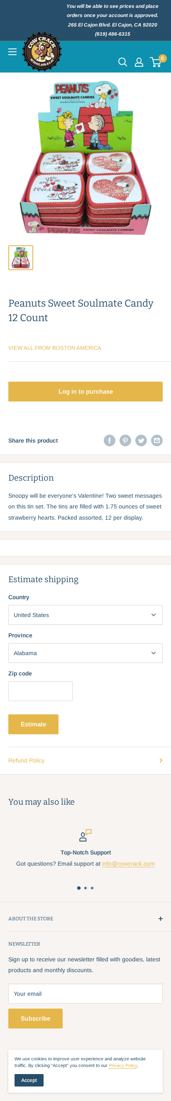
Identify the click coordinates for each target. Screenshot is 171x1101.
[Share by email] (157, 440)
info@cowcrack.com (128, 863)
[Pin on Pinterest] (125, 440)
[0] (156, 62)
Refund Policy (26, 760)
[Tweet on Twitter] (141, 440)
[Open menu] (12, 51)
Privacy (123, 1065)
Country (18, 597)
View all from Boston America (54, 348)
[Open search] (122, 62)
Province (20, 635)
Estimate (33, 724)
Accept (29, 1080)
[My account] (139, 62)
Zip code (20, 673)
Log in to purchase (86, 391)
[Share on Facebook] (109, 440)
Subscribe (35, 1018)
